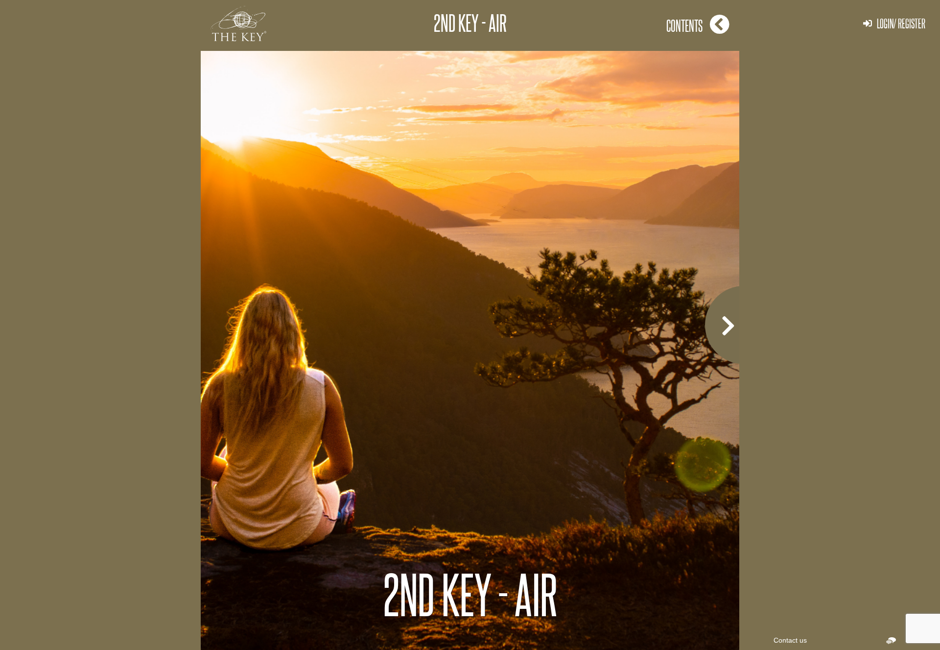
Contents (684, 25)
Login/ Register (901, 23)
